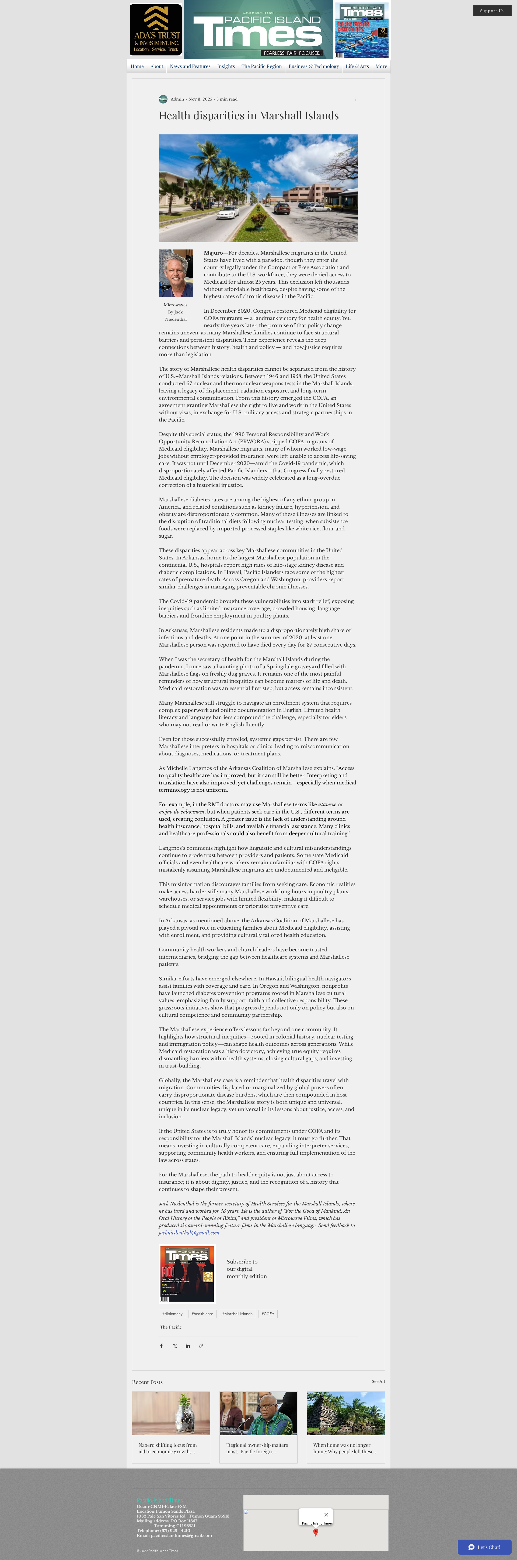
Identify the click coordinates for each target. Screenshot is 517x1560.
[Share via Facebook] (161, 1345)
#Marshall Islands (237, 1313)
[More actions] (355, 99)
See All (378, 1381)
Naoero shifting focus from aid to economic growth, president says (168, 1448)
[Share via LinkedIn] (187, 1345)
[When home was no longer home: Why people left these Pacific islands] (346, 1413)
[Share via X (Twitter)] (174, 1345)
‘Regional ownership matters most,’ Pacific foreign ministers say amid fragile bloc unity (257, 1448)
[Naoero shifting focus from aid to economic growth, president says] (171, 1413)
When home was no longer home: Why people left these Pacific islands (343, 1448)
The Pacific (171, 1327)
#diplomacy (172, 1313)
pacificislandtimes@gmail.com (181, 1535)
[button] (492, 10)
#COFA (268, 1313)
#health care (202, 1313)
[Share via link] (201, 1345)
